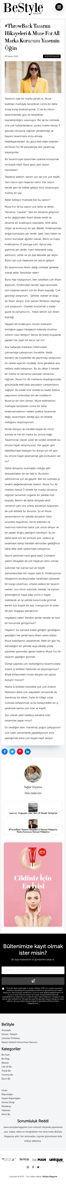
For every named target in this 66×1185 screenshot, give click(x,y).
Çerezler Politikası (11, 1038)
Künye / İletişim (9, 1034)
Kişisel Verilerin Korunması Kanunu (19, 1042)
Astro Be (6, 1114)
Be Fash (6, 1054)
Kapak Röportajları (11, 1098)
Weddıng (6, 1106)
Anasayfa (6, 1030)
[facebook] (33, 1167)
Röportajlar (7, 1094)
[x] (38, 1167)
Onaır (4, 1090)
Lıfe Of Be (7, 1066)
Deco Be (6, 1078)
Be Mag (5, 1058)
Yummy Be (7, 1074)
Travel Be (6, 1070)
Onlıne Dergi (8, 1102)
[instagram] (28, 1167)
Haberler (6, 1110)
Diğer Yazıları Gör (33, 793)
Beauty (5, 1062)
